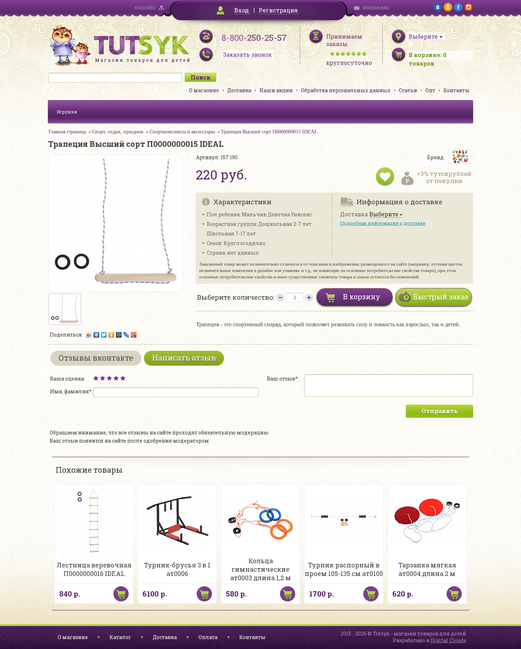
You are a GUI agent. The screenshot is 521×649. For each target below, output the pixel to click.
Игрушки (67, 112)
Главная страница (67, 131)
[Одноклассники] (111, 334)
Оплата (208, 637)
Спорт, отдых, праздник (118, 131)
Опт (430, 90)
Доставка (239, 90)
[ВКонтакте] (96, 334)
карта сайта (145, 7)
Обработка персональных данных (346, 90)
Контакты (456, 90)
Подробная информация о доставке (383, 223)
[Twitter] (104, 334)
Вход (241, 10)
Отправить (439, 411)
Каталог (120, 637)
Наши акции (276, 90)
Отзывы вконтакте (95, 358)
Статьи (408, 90)
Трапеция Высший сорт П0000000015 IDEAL (269, 131)
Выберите (383, 214)
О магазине (204, 90)
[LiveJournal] (126, 334)
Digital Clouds (448, 640)
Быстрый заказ (440, 296)
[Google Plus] (134, 334)
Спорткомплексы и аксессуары (182, 131)
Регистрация (278, 10)
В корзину (361, 296)
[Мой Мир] (119, 334)
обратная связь (376, 7)
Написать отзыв (184, 358)
